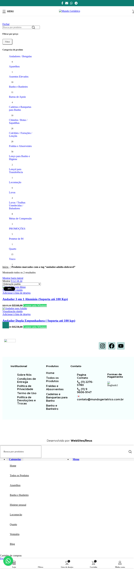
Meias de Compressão (20, 218)
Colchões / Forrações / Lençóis (20, 134)
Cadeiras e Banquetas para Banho (20, 108)
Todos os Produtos (52, 379)
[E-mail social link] (66, 3)
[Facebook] (111, 346)
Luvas (12, 192)
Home (50, 373)
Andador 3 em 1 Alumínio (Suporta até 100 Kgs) (35, 299)
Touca (12, 259)
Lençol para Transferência (16, 171)
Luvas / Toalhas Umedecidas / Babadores (17, 205)
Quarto (12, 248)
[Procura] (33, 27)
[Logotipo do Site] (69, 11)
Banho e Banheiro (18, 86)
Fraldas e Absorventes (20, 146)
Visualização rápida (12, 311)
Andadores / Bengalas (20, 56)
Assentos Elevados (18, 76)
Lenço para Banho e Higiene (19, 158)
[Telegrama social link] (76, 3)
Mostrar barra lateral (12, 278)
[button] (5, 325)
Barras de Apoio (17, 96)
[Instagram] (102, 346)
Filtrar (7, 42)
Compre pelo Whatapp (35, 305)
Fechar (5, 24)
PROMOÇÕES (17, 228)
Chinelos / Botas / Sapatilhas (18, 121)
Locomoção (15, 182)
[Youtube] (121, 346)
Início (5, 267)
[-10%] (14, 308)
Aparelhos (14, 66)
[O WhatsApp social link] (71, 3)
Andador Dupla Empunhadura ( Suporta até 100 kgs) (38, 320)
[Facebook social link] (62, 3)
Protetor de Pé (16, 238)
